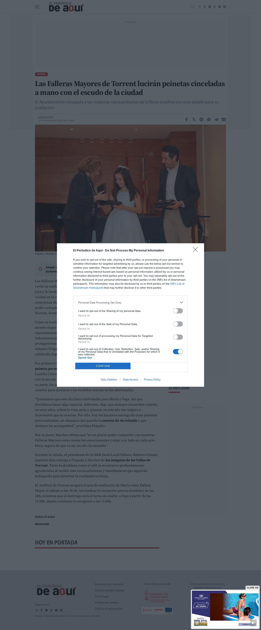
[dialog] (130, 315)
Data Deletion (109, 379)
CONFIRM (103, 366)
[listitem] (130, 302)
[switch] (178, 310)
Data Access (130, 379)
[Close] (196, 250)
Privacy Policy (152, 379)
